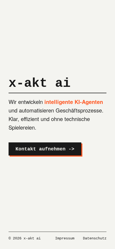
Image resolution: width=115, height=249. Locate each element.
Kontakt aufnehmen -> (45, 149)
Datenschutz (94, 238)
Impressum (64, 238)
